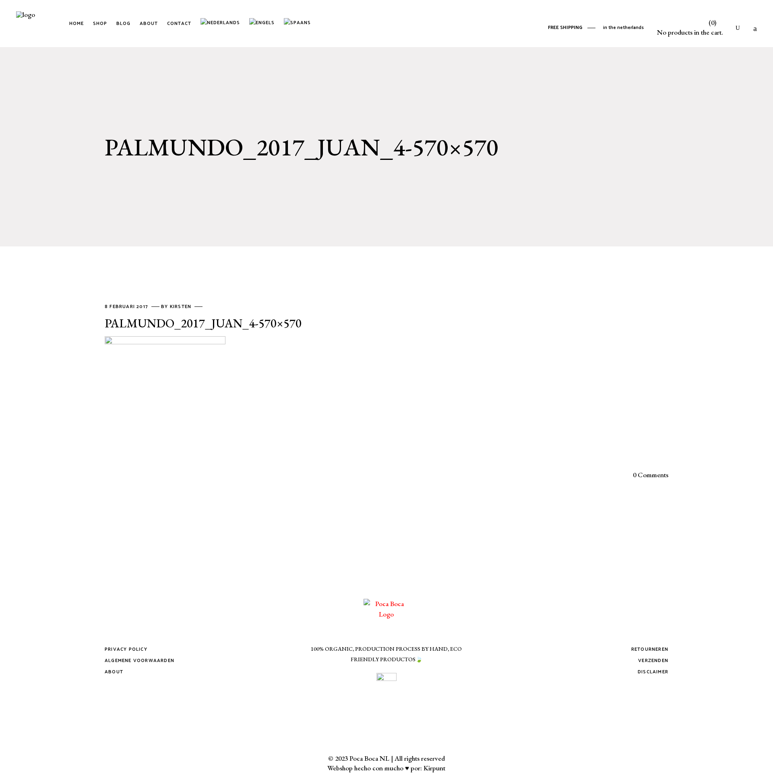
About (114, 672)
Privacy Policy (126, 649)
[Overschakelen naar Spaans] (299, 24)
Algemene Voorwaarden (139, 660)
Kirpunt (434, 768)
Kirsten (181, 306)
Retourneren (649, 649)
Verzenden (653, 660)
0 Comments (650, 474)
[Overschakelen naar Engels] (263, 24)
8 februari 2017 (127, 306)
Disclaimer (653, 672)
